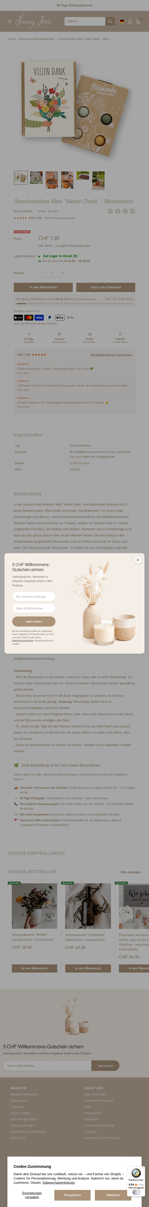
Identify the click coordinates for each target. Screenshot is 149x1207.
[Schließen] (137, 559)
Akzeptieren (72, 1195)
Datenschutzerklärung (58, 1183)
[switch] (136, 1192)
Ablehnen (113, 1195)
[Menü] (142, 1168)
